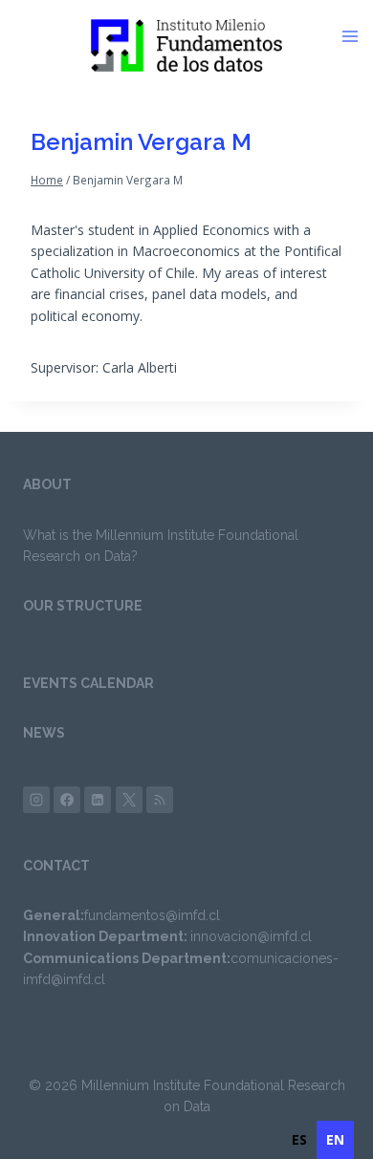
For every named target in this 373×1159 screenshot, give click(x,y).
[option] (299, 1140)
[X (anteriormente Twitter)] (129, 799)
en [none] (335, 1139)
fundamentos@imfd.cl (152, 915)
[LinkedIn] (97, 799)
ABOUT (47, 484)
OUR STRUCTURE (83, 605)
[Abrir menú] (356, 36)
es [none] (299, 1139)
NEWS (44, 732)
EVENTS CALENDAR (88, 683)
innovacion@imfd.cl (251, 936)
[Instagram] (36, 799)
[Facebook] (67, 799)
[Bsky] (159, 799)
